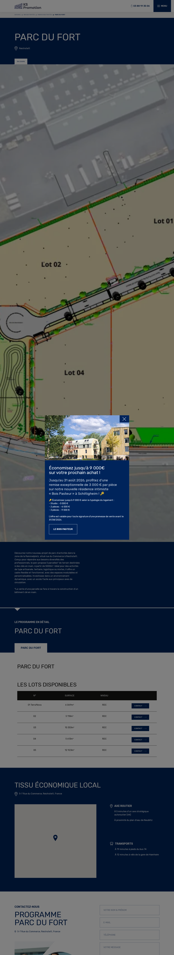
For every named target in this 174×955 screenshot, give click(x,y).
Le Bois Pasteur (63, 529)
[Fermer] (124, 419)
